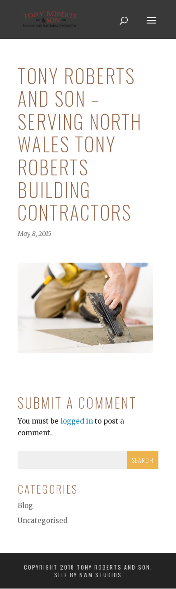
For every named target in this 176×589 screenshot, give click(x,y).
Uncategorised (43, 520)
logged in (76, 421)
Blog (25, 505)
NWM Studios (100, 575)
